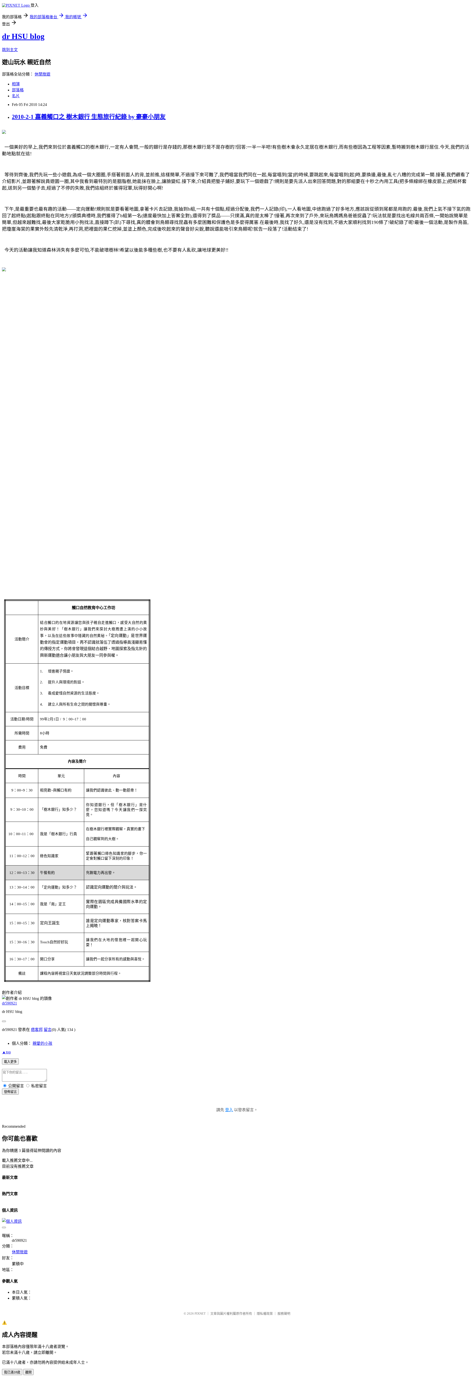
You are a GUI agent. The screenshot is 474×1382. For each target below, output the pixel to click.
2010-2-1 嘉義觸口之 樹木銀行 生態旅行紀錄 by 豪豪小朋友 (89, 117)
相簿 (16, 84)
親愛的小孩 (42, 1043)
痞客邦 (37, 1029)
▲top (6, 1052)
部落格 (18, 90)
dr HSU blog (23, 36)
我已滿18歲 (12, 1372)
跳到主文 (10, 50)
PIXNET (200, 1313)
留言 (48, 1029)
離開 (28, 1372)
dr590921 (9, 1003)
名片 (16, 96)
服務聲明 (283, 1313)
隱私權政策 (265, 1313)
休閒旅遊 (42, 74)
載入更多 (10, 1062)
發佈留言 (10, 1092)
